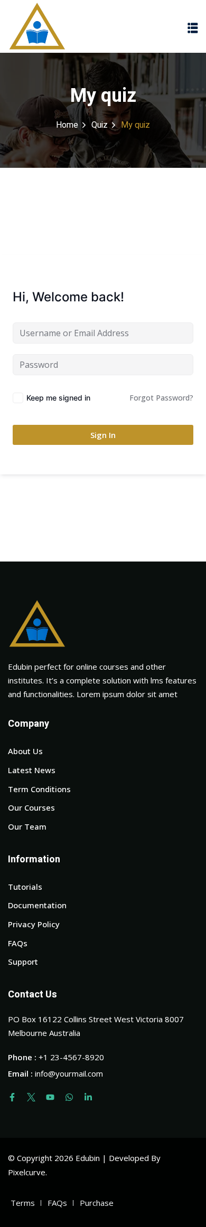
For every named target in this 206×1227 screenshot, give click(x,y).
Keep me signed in (58, 397)
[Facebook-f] (12, 1097)
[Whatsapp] (69, 1097)
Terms (23, 1202)
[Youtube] (50, 1097)
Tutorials (25, 886)
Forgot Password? (161, 398)
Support (23, 961)
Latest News (31, 770)
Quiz (99, 125)
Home (67, 125)
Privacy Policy (34, 924)
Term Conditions (39, 789)
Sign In (103, 435)
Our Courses (31, 807)
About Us (25, 751)
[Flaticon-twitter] (31, 1097)
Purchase (97, 1202)
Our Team (27, 826)
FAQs (17, 943)
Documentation (37, 905)
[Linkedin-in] (88, 1097)
